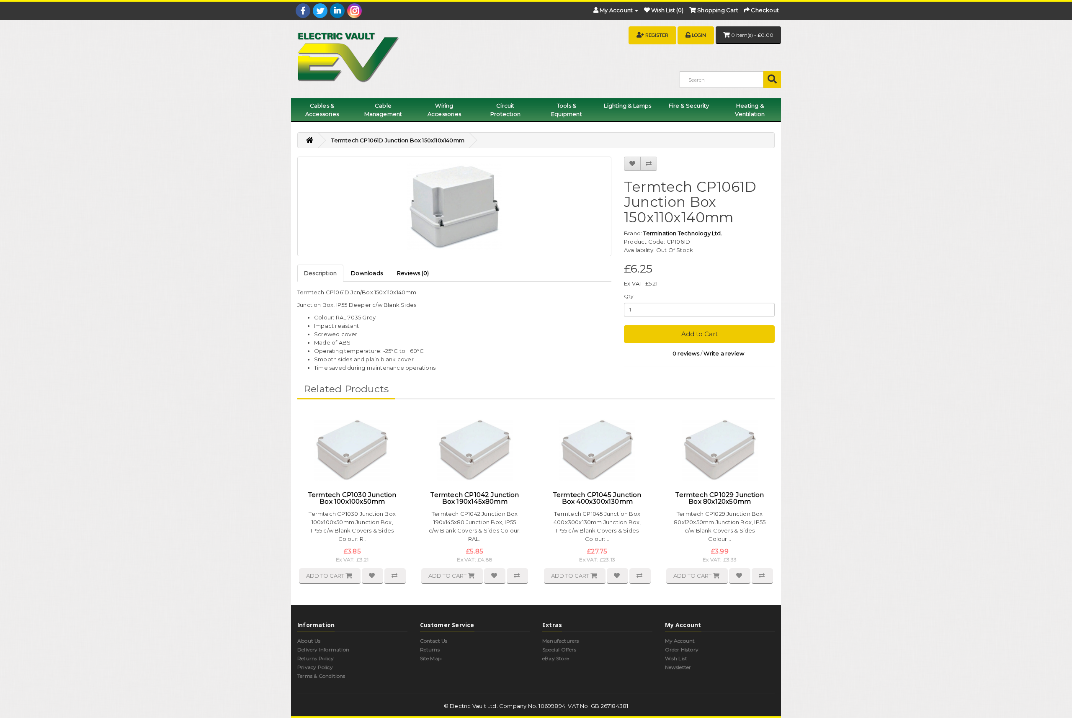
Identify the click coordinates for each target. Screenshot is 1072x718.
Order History (682, 649)
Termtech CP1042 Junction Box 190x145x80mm (474, 498)
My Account (680, 641)
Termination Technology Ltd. (682, 233)
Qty (629, 296)
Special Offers (559, 649)
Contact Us (434, 641)
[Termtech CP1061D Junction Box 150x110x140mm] (454, 206)
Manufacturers (560, 641)
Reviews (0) (413, 273)
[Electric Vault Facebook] (303, 10)
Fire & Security (689, 105)
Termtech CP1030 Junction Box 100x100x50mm (352, 498)
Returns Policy (315, 658)
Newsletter (678, 667)
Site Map (431, 658)
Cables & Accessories (322, 109)
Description (320, 273)
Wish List (676, 658)
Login (699, 35)
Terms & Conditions (321, 676)
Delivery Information (323, 649)
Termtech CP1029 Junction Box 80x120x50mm (719, 498)
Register (656, 35)
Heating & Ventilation (750, 109)
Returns (430, 649)
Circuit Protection (505, 109)
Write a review (724, 353)
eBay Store (555, 658)
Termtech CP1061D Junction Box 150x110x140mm (397, 140)
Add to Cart (699, 334)
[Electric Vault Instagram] (354, 10)
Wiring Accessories (444, 109)
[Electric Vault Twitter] (320, 10)
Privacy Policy (315, 667)
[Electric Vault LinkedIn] (337, 10)
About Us (309, 641)
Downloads (367, 273)
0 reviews (686, 353)
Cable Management (383, 109)
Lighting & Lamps (627, 105)
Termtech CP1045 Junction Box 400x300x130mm (597, 498)
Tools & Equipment (566, 109)
